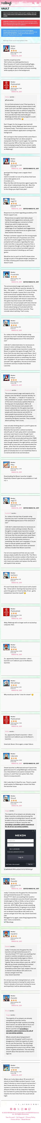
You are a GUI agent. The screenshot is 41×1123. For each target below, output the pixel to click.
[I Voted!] (14, 50)
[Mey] (6, 465)
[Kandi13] (6, 934)
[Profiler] (16, 50)
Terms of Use (15, 1119)
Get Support (20, 1117)
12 (36, 1104)
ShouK (7, 1011)
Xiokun (7, 97)
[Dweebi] (6, 881)
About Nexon (25, 1119)
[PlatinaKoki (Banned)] (6, 85)
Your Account (10, 1117)
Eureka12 (8, 513)
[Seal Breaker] (16, 577)
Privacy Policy (30, 1117)
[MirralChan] (6, 683)
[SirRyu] (6, 647)
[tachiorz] (6, 575)
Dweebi (7, 946)
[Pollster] (16, 86)
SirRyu (7, 731)
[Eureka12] (6, 323)
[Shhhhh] (12, 86)
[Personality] (16, 276)
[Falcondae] (6, 1068)
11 (33, 1104)
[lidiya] (6, 48)
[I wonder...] (14, 203)
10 (31, 1104)
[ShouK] (6, 798)
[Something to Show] (12, 50)
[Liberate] (6, 756)
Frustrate (8, 390)
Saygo (7, 811)
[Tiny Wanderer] (16, 203)
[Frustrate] (6, 274)
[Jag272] (6, 201)
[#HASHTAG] (16, 883)
